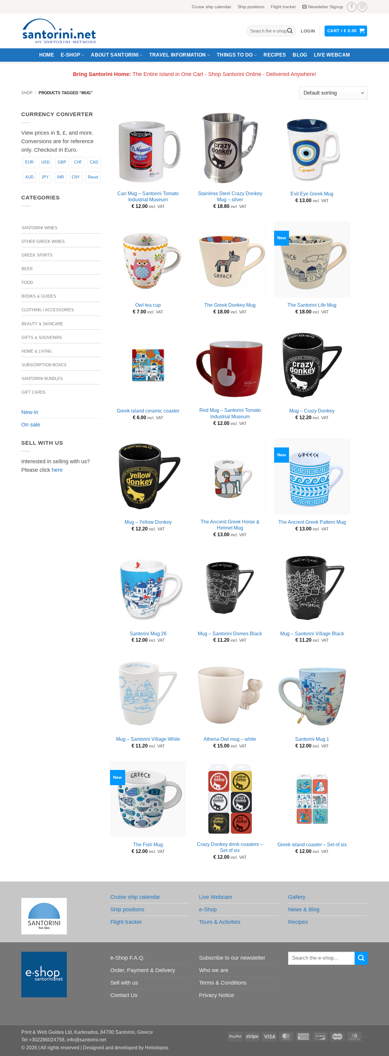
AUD (29, 177)
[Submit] (289, 31)
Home (46, 54)
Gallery (296, 897)
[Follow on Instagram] (362, 7)
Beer (27, 269)
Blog (300, 54)
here (57, 470)
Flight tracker (283, 6)
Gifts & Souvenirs (42, 337)
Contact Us (123, 995)
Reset (93, 177)
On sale (30, 425)
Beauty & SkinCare (42, 324)
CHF (78, 162)
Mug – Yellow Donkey (148, 522)
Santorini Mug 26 (148, 633)
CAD (94, 162)
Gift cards (34, 392)
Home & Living (37, 351)
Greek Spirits (37, 255)
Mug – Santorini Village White (148, 739)
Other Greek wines (43, 241)
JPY (45, 177)
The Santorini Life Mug (311, 305)
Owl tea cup (148, 305)
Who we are (213, 970)
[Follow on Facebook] (351, 7)
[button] (308, 31)
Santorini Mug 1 (312, 739)
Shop (27, 93)
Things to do (235, 54)
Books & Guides (39, 296)
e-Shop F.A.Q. (127, 958)
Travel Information (177, 54)
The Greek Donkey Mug (230, 305)
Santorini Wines (39, 228)
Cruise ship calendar (211, 6)
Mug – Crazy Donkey (312, 410)
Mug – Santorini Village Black (312, 633)
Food (27, 282)
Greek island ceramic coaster (148, 410)
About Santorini (114, 54)
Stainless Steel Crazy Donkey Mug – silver (230, 196)
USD (45, 162)
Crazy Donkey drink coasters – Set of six (230, 847)
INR (60, 177)
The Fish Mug (148, 844)
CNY (76, 177)
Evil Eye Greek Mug (312, 193)
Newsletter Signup (325, 6)
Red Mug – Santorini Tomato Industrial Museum (230, 413)
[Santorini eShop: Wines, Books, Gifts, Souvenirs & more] (66, 31)
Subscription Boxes (44, 365)
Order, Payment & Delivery (142, 970)
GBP (62, 162)
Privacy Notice (216, 995)
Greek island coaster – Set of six (312, 844)
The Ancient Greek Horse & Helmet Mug (230, 525)
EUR (29, 162)
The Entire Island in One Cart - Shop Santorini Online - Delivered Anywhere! (194, 74)
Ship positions (251, 6)
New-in (29, 412)
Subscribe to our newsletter (232, 958)
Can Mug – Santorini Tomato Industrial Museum (148, 196)
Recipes (274, 54)
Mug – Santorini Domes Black (230, 633)
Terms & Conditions (222, 983)
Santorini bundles (42, 378)
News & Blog (303, 909)
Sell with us (124, 983)
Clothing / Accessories (48, 310)
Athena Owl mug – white (230, 739)
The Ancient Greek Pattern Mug (312, 522)
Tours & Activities (219, 922)
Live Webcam (332, 54)
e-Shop (70, 54)
